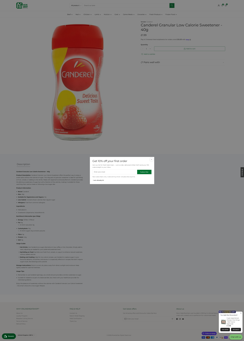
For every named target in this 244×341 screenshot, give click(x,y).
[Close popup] (241, 313)
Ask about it (236, 329)
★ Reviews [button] (242, 172)
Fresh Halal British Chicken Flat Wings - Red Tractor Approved (233, 321)
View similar (225, 329)
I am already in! (98, 180)
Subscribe (144, 172)
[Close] (151, 159)
